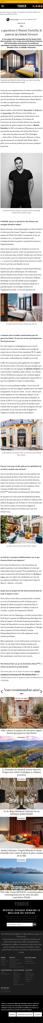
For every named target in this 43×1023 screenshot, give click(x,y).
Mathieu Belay (14, 19)
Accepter (38, 1014)
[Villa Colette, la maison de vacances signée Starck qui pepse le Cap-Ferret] (21, 728)
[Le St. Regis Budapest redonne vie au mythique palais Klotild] (21, 809)
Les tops (28, 970)
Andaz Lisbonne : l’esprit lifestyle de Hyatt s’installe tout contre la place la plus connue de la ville (21, 853)
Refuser (12, 1014)
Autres (27, 981)
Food (2, 963)
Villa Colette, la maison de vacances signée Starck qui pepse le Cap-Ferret (21, 732)
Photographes (6, 992)
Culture (3, 965)
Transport (4, 961)
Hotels (14, 12)
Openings (12, 962)
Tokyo (15, 983)
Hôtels (3, 959)
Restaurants (5, 974)
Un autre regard (30, 963)
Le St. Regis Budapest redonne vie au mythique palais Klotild (22, 812)
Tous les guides (18, 984)
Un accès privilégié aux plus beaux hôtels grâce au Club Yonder (21, 1)
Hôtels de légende (15, 963)
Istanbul (16, 976)
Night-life (28, 977)
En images (5, 988)
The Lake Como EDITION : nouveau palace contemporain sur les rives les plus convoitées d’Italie (21, 894)
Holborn (38, 110)
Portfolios (5, 990)
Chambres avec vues (16, 967)
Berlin (15, 979)
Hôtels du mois (14, 960)
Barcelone (17, 974)
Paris (15, 972)
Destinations (30, 958)
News (8, 12)
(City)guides (18, 970)
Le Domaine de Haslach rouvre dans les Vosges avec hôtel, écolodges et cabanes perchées (21, 772)
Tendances (13, 965)
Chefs (3, 972)
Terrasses (28, 979)
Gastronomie (6, 970)
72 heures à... (29, 960)
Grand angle (29, 961)
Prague (15, 981)
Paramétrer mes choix (25, 1014)
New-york (16, 977)
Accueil (2, 12)
